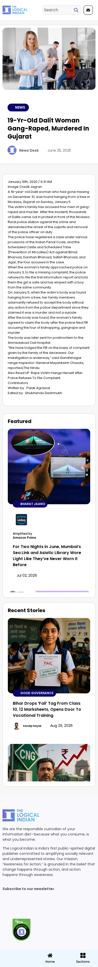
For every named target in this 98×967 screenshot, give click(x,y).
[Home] (50, 955)
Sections (16, 963)
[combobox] (58, 10)
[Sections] (16, 954)
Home (50, 961)
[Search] (77, 10)
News (20, 107)
